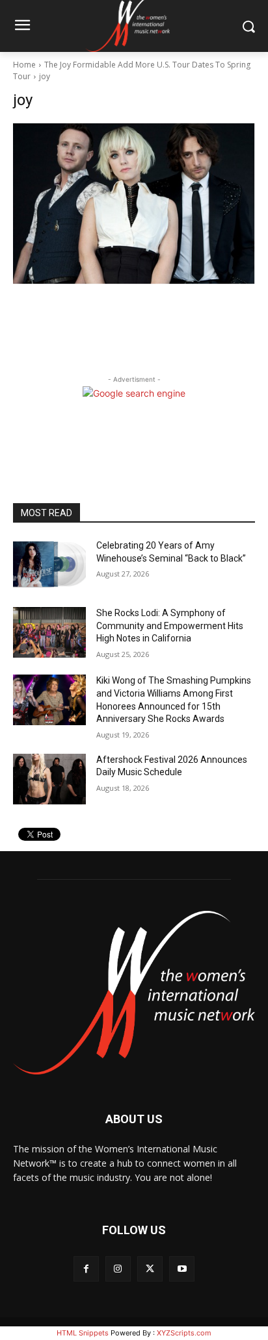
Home (24, 64)
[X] (150, 1269)
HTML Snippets (83, 1332)
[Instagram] (118, 1269)
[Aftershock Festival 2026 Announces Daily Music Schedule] (49, 779)
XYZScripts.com (184, 1332)
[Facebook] (86, 1269)
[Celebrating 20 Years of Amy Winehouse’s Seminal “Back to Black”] (49, 565)
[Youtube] (181, 1269)
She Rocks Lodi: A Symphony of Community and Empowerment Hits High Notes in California (169, 625)
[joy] (134, 203)
